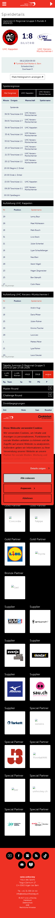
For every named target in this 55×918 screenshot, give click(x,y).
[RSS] (36, 856)
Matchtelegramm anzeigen (26, 77)
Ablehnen (27, 498)
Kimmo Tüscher (37, 328)
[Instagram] (27, 856)
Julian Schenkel (37, 244)
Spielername (36, 210)
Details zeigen (38, 468)
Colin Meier (35, 284)
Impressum (27, 900)
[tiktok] (45, 856)
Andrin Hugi (35, 308)
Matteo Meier (36, 342)
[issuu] (31, 865)
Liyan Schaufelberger (39, 250)
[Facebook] (18, 856)
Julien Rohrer (36, 321)
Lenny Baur (35, 217)
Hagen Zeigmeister (38, 271)
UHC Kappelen (10, 49)
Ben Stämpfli (36, 277)
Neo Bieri (34, 257)
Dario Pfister (36, 315)
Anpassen (25, 488)
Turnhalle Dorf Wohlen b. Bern (28, 64)
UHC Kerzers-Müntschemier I (45, 50)
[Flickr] (22, 865)
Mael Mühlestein (37, 223)
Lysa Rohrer (35, 348)
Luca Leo (34, 335)
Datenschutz (28, 903)
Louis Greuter (36, 355)
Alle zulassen (27, 478)
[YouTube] (10, 856)
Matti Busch (35, 230)
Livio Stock (35, 237)
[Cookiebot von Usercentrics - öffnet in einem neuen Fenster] (38, 417)
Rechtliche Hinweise (28, 907)
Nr (4, 210)
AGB (27, 905)
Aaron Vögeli (36, 264)
